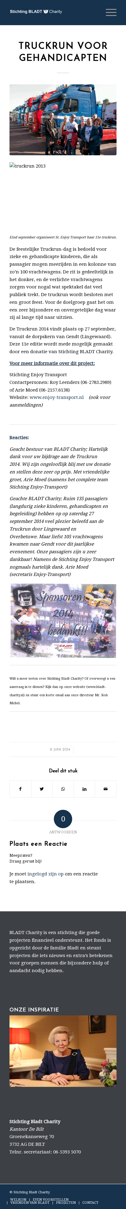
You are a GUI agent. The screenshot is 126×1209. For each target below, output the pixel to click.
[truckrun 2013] (63, 119)
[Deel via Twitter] (42, 789)
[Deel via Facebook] (20, 789)
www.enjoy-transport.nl (57, 397)
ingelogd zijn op (46, 874)
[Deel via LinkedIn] (84, 789)
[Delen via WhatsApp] (63, 789)
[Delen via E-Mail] (105, 789)
